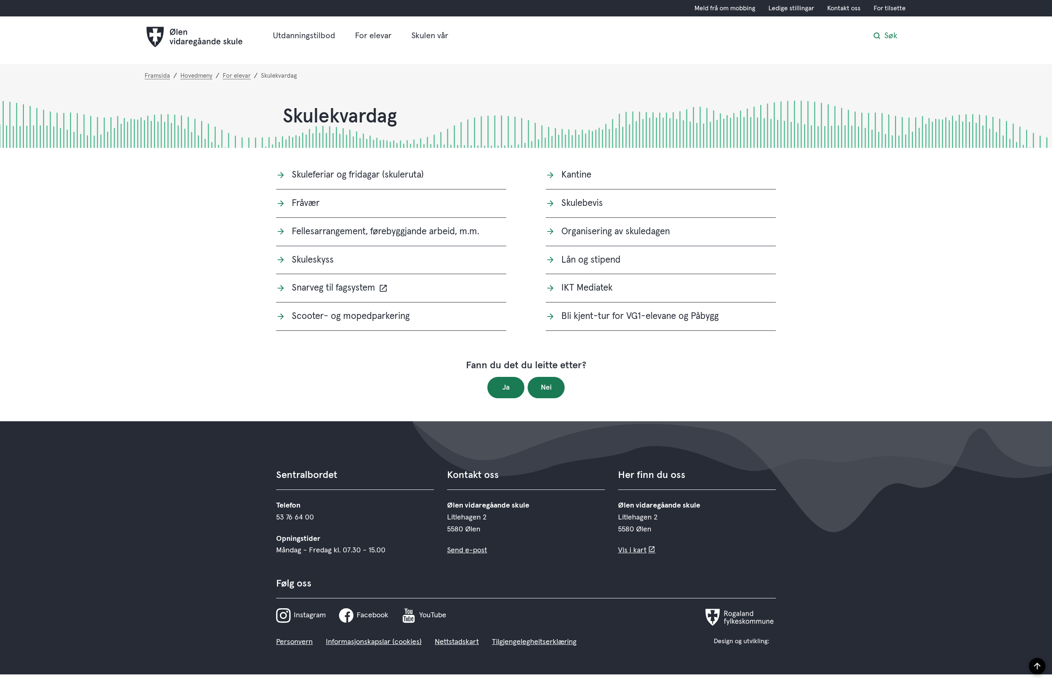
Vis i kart (632, 550)
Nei (546, 387)
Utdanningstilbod (304, 36)
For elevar (373, 36)
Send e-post (467, 550)
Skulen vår (429, 36)
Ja (506, 387)
